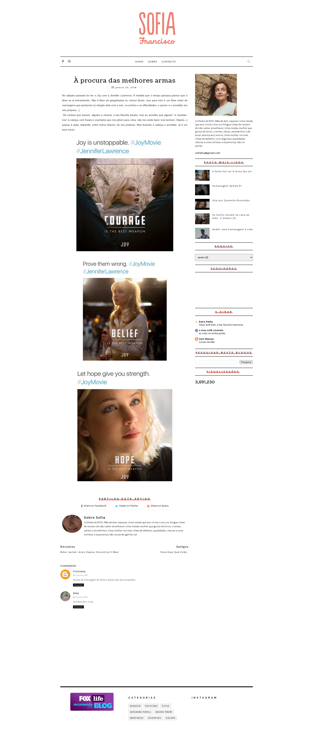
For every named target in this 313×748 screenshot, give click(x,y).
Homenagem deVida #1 (227, 186)
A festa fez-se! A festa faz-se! (232, 171)
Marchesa (136, 718)
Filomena (79, 571)
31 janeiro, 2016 (81, 575)
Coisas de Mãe (207, 342)
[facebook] (63, 61)
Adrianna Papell (140, 712)
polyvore (151, 706)
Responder (78, 585)
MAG (76, 593)
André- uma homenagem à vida (232, 229)
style (165, 706)
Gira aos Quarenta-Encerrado (231, 200)
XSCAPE (170, 718)
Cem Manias (206, 338)
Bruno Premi (164, 712)
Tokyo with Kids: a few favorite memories (221, 324)
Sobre (152, 61)
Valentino (154, 718)
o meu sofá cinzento (211, 330)
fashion (135, 706)
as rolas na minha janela (212, 333)
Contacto (169, 61)
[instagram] (69, 61)
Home (139, 61)
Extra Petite (206, 321)
